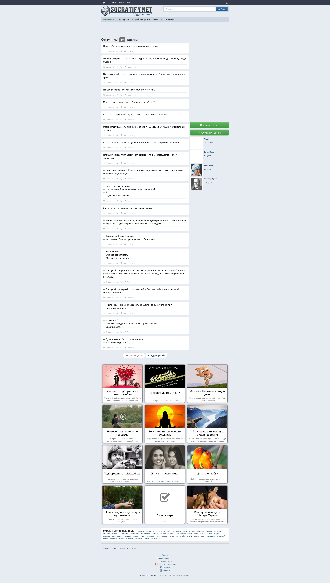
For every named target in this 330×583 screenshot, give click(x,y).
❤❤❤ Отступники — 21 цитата (124, 548)
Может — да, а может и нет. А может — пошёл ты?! (129, 102)
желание (170, 531)
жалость (156, 531)
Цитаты (105, 2)
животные (116, 533)
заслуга (120, 536)
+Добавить (108, 19)
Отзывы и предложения (166, 564)
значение (113, 538)
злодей (189, 536)
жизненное (135, 533)
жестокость (217, 531)
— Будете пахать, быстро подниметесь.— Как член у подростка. (123, 340)
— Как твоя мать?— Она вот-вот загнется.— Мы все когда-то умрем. (116, 254)
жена (193, 531)
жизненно (125, 533)
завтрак (170, 533)
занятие (203, 533)
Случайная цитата (141, 19)
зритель (154, 538)
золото (121, 538)
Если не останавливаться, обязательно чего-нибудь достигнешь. (136, 114)
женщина (200, 531)
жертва (209, 531)
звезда (135, 536)
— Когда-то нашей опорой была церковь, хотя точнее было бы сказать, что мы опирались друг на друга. (143, 172)
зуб (160, 538)
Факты (121, 2)
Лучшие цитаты (210, 125)
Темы (155, 19)
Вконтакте (166, 570)
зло (177, 536)
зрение (146, 538)
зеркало (165, 536)
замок (195, 533)
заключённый (180, 533)
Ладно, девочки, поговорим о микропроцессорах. (128, 207)
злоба (182, 536)
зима (172, 536)
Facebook (166, 567)
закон (189, 533)
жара (163, 531)
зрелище (129, 538)
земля (158, 536)
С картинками (168, 19)
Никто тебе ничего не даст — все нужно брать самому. (131, 46)
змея (203, 536)
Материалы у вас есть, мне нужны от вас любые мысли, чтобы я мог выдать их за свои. (144, 128)
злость (196, 536)
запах (210, 533)
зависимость (146, 533)
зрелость (138, 538)
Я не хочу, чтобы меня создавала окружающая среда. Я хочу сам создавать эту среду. (144, 75)
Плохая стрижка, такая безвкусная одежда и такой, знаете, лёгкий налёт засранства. (140, 156)
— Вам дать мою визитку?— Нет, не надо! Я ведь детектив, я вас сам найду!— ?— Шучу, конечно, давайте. (129, 190)
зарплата (106, 536)
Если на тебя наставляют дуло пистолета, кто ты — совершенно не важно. (141, 142)
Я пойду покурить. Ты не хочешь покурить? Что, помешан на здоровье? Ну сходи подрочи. (144, 60)
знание (105, 538)
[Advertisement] (165, 29)
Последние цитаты (165, 561)
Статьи (113, 2)
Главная (106, 548)
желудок (186, 531)
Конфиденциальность (165, 558)
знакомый (221, 536)
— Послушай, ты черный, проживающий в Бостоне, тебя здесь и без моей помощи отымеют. (141, 290)
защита (128, 536)
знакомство (211, 536)
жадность (140, 531)
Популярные (123, 19)
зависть (156, 533)
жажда (148, 531)
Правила (165, 555)
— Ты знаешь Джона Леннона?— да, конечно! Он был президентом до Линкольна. (129, 237)
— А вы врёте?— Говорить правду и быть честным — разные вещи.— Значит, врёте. (130, 323)
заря (114, 536)
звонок (142, 536)
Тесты (128, 2)
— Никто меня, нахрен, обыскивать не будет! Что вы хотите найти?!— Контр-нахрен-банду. (137, 306)
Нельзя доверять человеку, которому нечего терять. (129, 89)
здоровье (150, 536)
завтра (163, 533)
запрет (216, 533)
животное (106, 533)
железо (178, 531)
